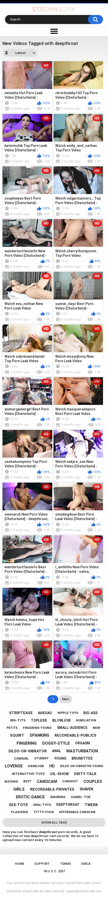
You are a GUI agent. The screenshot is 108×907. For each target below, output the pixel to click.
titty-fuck (43, 812)
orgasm (82, 743)
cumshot (70, 781)
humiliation (86, 720)
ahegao (45, 713)
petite (12, 728)
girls (19, 789)
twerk (91, 805)
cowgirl (21, 758)
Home (19, 864)
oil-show (59, 774)
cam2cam (47, 781)
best (27, 781)
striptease (21, 713)
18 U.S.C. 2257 (54, 871)
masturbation (82, 751)
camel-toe (81, 797)
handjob (36, 766)
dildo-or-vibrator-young (81, 766)
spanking (39, 735)
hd (52, 766)
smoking (58, 797)
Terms (65, 864)
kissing (11, 781)
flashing (19, 812)
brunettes (82, 758)
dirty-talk (85, 774)
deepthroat (67, 805)
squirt (17, 735)
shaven (86, 789)
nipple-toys (68, 713)
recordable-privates (52, 789)
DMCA (86, 864)
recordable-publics (75, 735)
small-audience (72, 728)
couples (92, 781)
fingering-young (37, 728)
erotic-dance (30, 797)
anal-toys (42, 805)
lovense (14, 766)
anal (56, 751)
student (41, 758)
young (60, 758)
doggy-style (56, 743)
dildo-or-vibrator (28, 751)
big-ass (90, 713)
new (96, 728)
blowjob (61, 720)
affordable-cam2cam (77, 812)
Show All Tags (54, 822)
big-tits (18, 720)
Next (65, 699)
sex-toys (18, 805)
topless (39, 720)
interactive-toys (28, 774)
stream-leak (30, 891)
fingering (27, 743)
